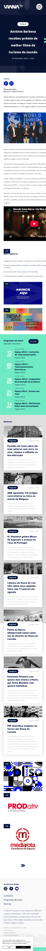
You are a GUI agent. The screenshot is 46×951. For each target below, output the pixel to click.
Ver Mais (33, 341)
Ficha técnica (8, 930)
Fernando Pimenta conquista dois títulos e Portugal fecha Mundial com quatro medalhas (23, 681)
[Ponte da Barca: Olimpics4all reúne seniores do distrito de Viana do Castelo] (23, 620)
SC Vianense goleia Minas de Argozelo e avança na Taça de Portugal (22, 539)
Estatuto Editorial (9, 933)
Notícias (7, 904)
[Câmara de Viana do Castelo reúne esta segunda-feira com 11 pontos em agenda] (23, 573)
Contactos (8, 895)
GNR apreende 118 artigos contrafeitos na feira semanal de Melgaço (22, 495)
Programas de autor (13, 899)
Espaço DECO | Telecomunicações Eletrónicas (24, 367)
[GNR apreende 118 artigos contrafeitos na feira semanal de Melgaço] (23, 483)
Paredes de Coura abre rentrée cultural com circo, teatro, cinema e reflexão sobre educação (23, 450)
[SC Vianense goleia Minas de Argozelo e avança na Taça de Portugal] (23, 527)
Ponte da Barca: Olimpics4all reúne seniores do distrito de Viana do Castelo (22, 634)
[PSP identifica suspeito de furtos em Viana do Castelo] (23, 716)
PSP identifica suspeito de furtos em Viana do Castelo (22, 728)
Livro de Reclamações (11, 935)
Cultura (23, 24)
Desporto (13, 531)
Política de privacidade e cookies (15, 928)
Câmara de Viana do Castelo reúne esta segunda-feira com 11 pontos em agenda (21, 587)
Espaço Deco (20, 357)
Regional (12, 441)
